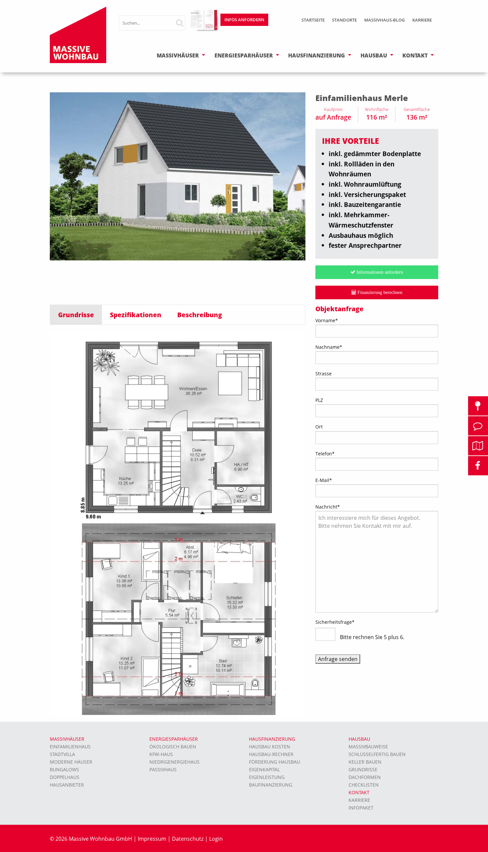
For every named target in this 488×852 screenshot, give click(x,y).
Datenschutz (187, 838)
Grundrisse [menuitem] (363, 769)
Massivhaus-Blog (384, 20)
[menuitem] (313, 20)
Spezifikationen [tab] (135, 314)
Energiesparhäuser (243, 55)
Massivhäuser (178, 55)
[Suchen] (183, 22)
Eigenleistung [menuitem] (267, 777)
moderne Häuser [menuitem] (71, 762)
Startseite (313, 20)
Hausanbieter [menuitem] (67, 785)
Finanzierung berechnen (379, 292)
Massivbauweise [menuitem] (368, 746)
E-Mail (323, 480)
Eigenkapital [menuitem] (264, 769)
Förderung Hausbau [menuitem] (274, 762)
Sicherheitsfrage (335, 622)
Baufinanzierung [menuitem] (270, 785)
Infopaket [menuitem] (361, 808)
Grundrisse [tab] (76, 314)
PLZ (319, 400)
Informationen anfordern (379, 272)
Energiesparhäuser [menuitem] (173, 739)
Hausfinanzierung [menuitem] (272, 739)
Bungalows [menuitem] (64, 769)
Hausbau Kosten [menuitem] (269, 746)
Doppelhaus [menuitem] (64, 777)
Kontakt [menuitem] (359, 792)
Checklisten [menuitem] (364, 785)
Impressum (152, 838)
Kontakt (415, 55)
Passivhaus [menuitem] (163, 769)
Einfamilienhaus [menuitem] (70, 746)
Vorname (326, 320)
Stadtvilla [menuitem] (62, 754)
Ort (319, 427)
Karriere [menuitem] (359, 800)
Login (216, 838)
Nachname (328, 347)
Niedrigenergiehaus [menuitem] (174, 762)
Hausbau (374, 55)
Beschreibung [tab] (199, 314)
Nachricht (327, 507)
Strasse (323, 373)
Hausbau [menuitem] (359, 739)
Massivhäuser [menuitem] (67, 739)
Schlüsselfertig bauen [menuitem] (377, 754)
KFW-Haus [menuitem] (161, 754)
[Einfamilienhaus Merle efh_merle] (177, 175)
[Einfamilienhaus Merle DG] (177, 618)
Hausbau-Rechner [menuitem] (271, 754)
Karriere (422, 20)
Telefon (325, 453)
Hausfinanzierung (316, 55)
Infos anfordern (244, 20)
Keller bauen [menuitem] (365, 762)
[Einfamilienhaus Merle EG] (177, 426)
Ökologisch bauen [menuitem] (172, 746)
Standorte (344, 20)
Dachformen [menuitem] (365, 777)
